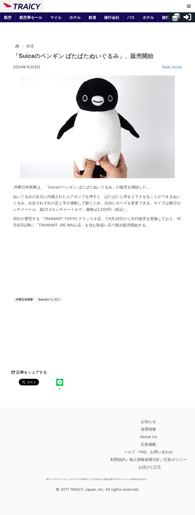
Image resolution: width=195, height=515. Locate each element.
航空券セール (31, 17)
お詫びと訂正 (149, 467)
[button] (189, 6)
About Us (148, 436)
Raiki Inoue (172, 67)
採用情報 (148, 429)
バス (131, 17)
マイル (56, 17)
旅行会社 (111, 17)
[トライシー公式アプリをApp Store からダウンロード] (31, 446)
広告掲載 (148, 444)
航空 (8, 17)
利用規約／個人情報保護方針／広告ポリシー (148, 459)
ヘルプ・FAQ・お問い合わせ (148, 451)
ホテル (75, 17)
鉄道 (92, 17)
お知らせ (148, 421)
